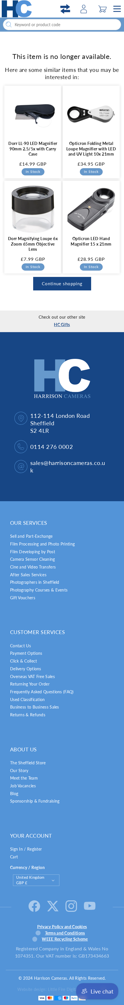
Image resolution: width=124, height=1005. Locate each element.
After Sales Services (28, 574)
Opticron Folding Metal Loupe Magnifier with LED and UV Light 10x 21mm (91, 148)
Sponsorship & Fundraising (35, 801)
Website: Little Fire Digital (57, 989)
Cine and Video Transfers (33, 566)
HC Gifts (62, 324)
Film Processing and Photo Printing (42, 543)
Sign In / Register (26, 849)
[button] (102, 9)
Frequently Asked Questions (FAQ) (42, 691)
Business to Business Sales (34, 707)
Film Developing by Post (32, 551)
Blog (14, 793)
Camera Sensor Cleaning (32, 559)
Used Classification (27, 699)
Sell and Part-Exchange (31, 536)
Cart (14, 856)
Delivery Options (25, 668)
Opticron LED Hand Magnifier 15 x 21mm (91, 241)
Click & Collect (23, 660)
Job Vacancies (23, 785)
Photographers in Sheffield (34, 582)
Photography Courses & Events (38, 589)
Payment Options (26, 653)
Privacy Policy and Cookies (62, 926)
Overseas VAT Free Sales (32, 676)
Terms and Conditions (65, 933)
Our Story (19, 770)
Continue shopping (62, 283)
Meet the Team (24, 778)
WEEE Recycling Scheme (65, 939)
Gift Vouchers (22, 597)
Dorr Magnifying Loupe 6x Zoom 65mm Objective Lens (33, 244)
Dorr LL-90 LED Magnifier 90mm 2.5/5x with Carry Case (32, 148)
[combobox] (62, 24)
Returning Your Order (30, 684)
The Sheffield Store (28, 762)
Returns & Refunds (27, 714)
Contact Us (20, 645)
